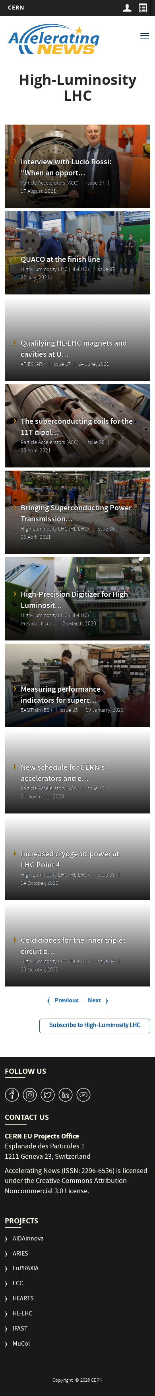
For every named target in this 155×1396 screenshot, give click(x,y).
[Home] (54, 39)
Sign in (127, 8)
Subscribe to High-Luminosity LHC (94, 1026)
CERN (16, 7)
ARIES (20, 1254)
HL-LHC (22, 1314)
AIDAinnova (28, 1239)
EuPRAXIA (26, 1269)
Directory (143, 8)
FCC (18, 1284)
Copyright (63, 1380)
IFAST (20, 1329)
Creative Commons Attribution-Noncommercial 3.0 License (67, 1186)
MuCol (21, 1344)
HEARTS (23, 1299)
